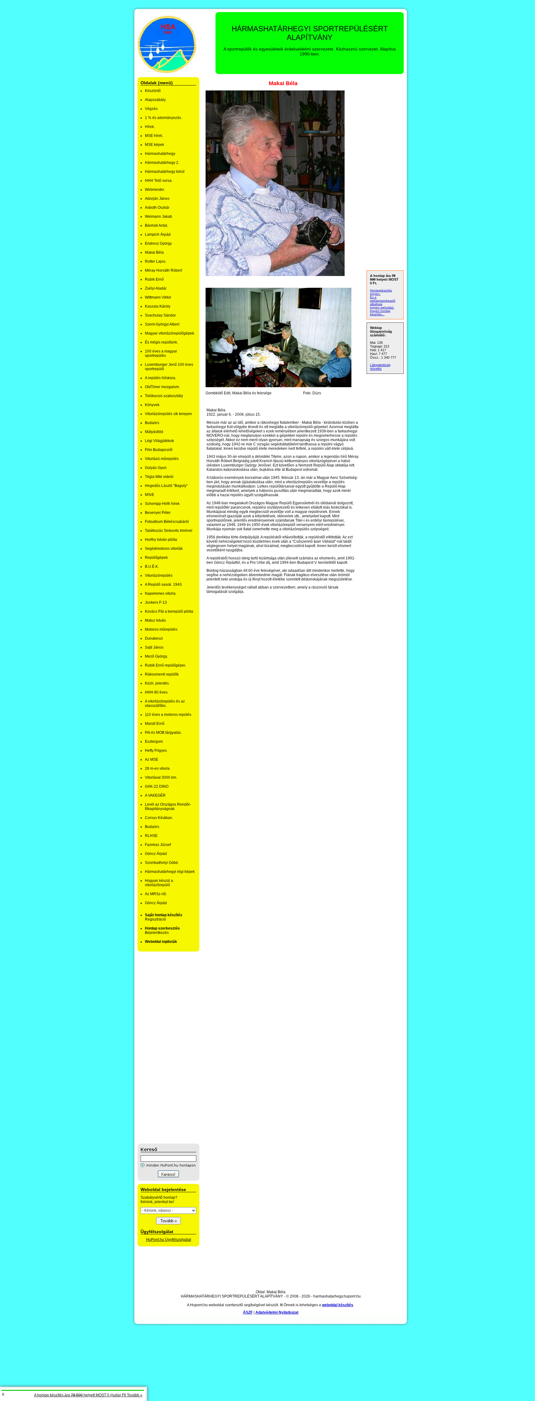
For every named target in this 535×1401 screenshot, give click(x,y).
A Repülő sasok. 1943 (163, 584)
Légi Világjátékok (159, 441)
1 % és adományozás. (163, 118)
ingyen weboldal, (382, 307)
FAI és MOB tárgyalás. (163, 732)
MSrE (149, 495)
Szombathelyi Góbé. (162, 862)
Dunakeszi (154, 638)
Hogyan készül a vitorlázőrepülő (159, 882)
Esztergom (154, 741)
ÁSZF (248, 1312)
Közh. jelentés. (157, 683)
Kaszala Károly (157, 306)
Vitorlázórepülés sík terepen (168, 414)
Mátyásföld (154, 432)
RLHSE (151, 836)
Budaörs (152, 423)
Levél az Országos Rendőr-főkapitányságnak (168, 806)
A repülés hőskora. (160, 378)
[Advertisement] (162, 1048)
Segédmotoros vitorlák (164, 548)
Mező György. (156, 656)
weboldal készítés (337, 1305)
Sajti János (154, 647)
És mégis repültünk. (161, 342)
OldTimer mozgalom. (162, 387)
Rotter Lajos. (155, 261)
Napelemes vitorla (160, 593)
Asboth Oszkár (157, 207)
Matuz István (155, 620)
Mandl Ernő (154, 723)
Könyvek (152, 405)
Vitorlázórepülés (158, 575)
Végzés (151, 109)
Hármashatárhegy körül (165, 171)
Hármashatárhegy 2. (162, 162)
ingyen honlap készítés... (380, 312)
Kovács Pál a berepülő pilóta (169, 611)
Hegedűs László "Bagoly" (166, 486)
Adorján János (157, 198)
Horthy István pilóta (161, 539)
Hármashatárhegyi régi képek (170, 871)
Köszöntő (153, 91)
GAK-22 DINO (156, 786)
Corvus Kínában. (159, 818)
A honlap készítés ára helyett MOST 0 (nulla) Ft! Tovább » (88, 1395)
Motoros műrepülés (161, 629)
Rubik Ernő (154, 279)
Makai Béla (154, 252)
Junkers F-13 (156, 602)
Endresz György (158, 243)
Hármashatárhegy (160, 153)
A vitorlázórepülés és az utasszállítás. (165, 703)
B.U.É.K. (152, 566)
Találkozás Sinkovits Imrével (168, 530)
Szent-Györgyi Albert (162, 324)
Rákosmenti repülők (162, 674)
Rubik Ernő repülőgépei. (165, 665)
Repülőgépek (156, 557)
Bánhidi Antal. (156, 225)
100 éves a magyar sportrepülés (161, 353)
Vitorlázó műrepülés (162, 459)
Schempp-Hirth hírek (162, 503)
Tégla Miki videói (159, 477)
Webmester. (155, 189)
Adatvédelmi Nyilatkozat (276, 1312)
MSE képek (154, 144)
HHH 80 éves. (156, 692)
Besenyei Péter (158, 512)
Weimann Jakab (158, 216)
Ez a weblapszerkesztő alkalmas (382, 301)
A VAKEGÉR (155, 795)
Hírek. (150, 127)
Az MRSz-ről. (156, 894)
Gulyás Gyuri (156, 468)
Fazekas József (158, 845)
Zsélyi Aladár (156, 288)
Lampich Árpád (158, 234)
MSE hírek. (154, 136)
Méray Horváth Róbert (163, 270)
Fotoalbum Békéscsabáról (167, 521)
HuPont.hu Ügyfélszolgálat (168, 1239)
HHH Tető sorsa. (158, 180)
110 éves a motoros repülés (168, 714)
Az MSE (151, 759)
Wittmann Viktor (158, 297)
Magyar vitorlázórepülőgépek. (170, 333)
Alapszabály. (155, 100)
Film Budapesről (158, 450)
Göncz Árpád (156, 854)
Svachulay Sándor (160, 315)
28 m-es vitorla (157, 768)
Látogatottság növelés (380, 366)
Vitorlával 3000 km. (161, 777)
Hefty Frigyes (156, 750)
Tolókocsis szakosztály (164, 396)
